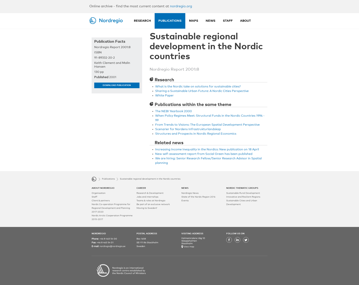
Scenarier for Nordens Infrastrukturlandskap (188, 129)
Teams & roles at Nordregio (150, 201)
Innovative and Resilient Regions (243, 197)
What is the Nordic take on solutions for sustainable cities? (198, 86)
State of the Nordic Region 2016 (198, 197)
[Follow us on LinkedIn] (237, 242)
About (245, 20)
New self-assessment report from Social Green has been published (203, 153)
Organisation (98, 193)
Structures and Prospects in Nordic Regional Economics (195, 133)
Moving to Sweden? (146, 208)
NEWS (184, 188)
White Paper (164, 95)
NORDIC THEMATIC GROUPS (242, 188)
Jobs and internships (147, 197)
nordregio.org (181, 6)
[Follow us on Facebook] (229, 242)
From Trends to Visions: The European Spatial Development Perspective (207, 124)
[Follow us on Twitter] (246, 242)
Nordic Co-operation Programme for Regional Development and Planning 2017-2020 (111, 208)
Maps (193, 20)
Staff (228, 20)
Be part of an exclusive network (153, 204)
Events (185, 201)
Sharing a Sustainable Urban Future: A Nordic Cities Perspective (202, 91)
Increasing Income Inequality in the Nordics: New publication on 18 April (207, 149)
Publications (170, 20)
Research (142, 20)
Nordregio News (190, 193)
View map (188, 247)
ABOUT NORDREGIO (103, 188)
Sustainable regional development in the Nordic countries (150, 179)
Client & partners (101, 201)
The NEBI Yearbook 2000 (173, 111)
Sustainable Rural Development (243, 193)
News (210, 20)
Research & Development (149, 193)
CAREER (141, 188)
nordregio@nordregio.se (112, 246)
